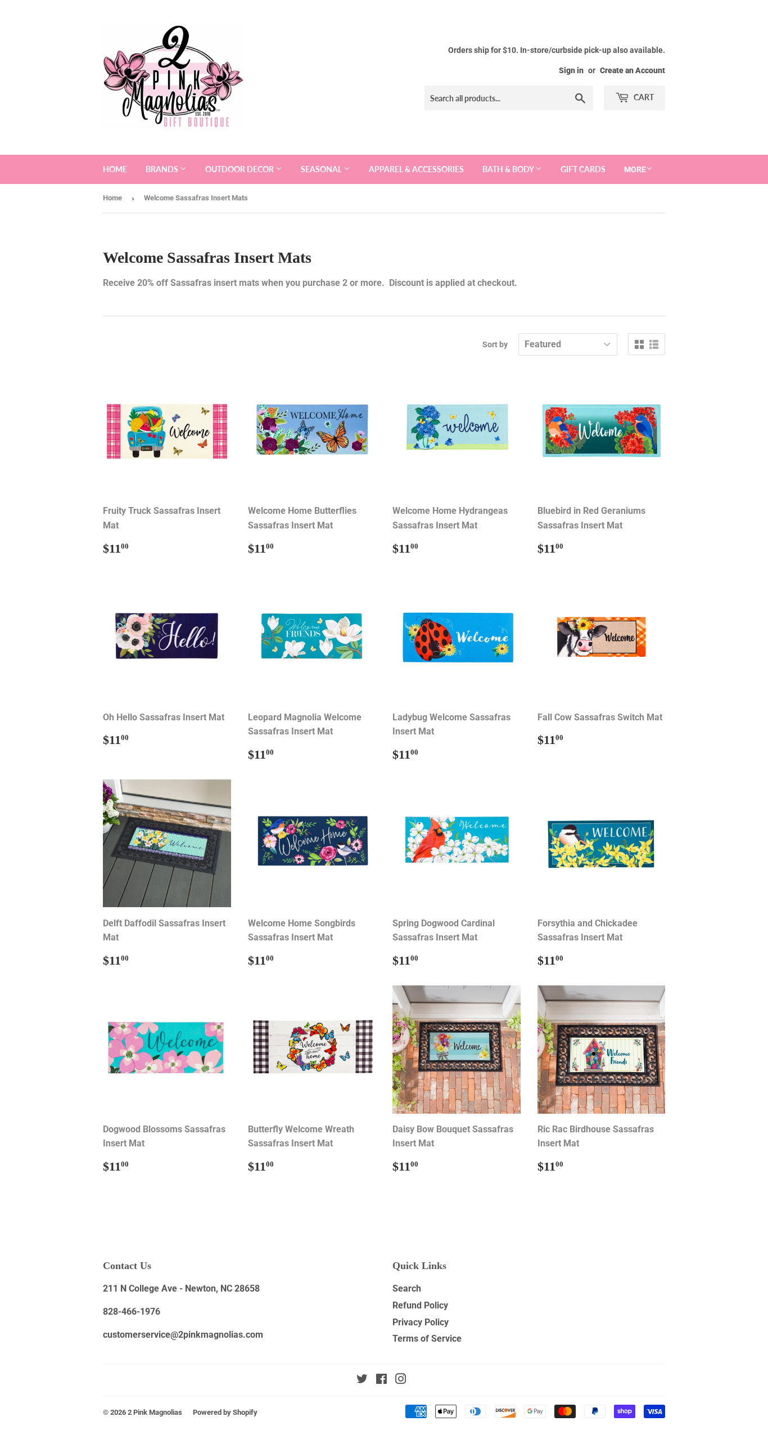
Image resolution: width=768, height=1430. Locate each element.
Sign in (571, 70)
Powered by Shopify (225, 1412)
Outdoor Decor (240, 169)
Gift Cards (583, 169)
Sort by (495, 344)
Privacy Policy (420, 1322)
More (635, 169)
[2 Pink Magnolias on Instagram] (400, 1380)
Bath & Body (508, 169)
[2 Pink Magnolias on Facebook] (381, 1380)
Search (406, 1288)
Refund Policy (420, 1305)
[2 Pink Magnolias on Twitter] (362, 1380)
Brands (163, 169)
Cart (643, 97)
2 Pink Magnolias (155, 1412)
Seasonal (322, 169)
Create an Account (632, 70)
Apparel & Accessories (416, 169)
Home (115, 169)
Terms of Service (427, 1338)
